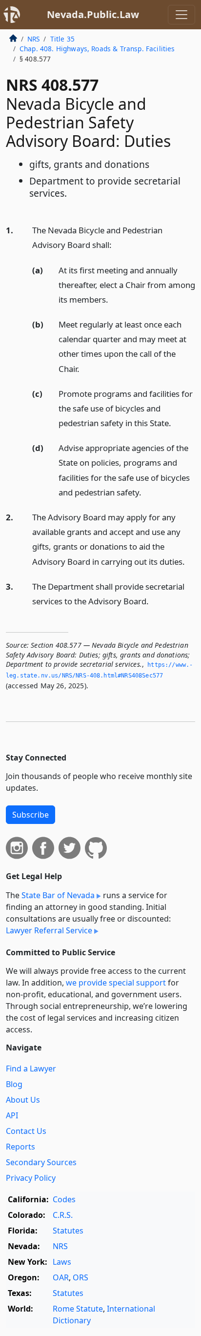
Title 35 (62, 38)
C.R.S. (63, 1215)
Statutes (68, 1230)
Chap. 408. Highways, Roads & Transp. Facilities (97, 48)
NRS (33, 38)
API (12, 1115)
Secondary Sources (41, 1162)
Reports (20, 1146)
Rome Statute (78, 1308)
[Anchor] (117, 244)
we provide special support (116, 982)
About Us (23, 1099)
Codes (64, 1199)
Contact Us (26, 1131)
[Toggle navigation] (181, 14)
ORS (80, 1277)
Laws (62, 1261)
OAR (61, 1277)
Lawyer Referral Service (49, 930)
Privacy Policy (31, 1177)
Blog (14, 1084)
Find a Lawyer (31, 1068)
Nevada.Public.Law (93, 14)
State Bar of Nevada (58, 895)
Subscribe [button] (30, 814)
